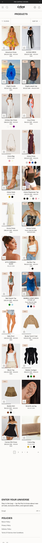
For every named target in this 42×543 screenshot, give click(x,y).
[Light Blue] (12, 305)
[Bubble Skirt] (11, 392)
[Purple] (14, 126)
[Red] (30, 162)
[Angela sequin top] (31, 72)
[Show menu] (3, 7)
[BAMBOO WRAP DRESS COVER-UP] (31, 284)
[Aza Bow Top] (31, 248)
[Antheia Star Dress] (11, 106)
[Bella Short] (11, 322)
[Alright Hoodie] (11, 72)
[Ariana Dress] (31, 142)
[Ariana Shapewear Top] (31, 178)
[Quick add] (4, 48)
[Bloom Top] (11, 356)
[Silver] (31, 447)
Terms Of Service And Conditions (12, 533)
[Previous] (2, 2)
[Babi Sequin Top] (11, 284)
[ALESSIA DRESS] (31, 38)
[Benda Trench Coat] (31, 322)
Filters (6, 21)
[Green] (9, 305)
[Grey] (33, 199)
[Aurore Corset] (31, 214)
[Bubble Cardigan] (31, 356)
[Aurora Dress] (11, 214)
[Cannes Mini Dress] (11, 428)
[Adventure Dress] (11, 38)
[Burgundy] (27, 162)
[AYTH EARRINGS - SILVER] (11, 248)
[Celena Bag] (31, 428)
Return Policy (6, 522)
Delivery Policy (6, 529)
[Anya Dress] (31, 106)
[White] (8, 126)
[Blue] (32, 162)
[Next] (39, 2)
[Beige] (11, 126)
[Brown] (34, 376)
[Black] (35, 162)
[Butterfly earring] (31, 392)
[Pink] (9, 161)
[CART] (39, 7)
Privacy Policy (6, 525)
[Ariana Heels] (11, 178)
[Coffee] (24, 199)
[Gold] (9, 197)
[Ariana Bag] (11, 142)
